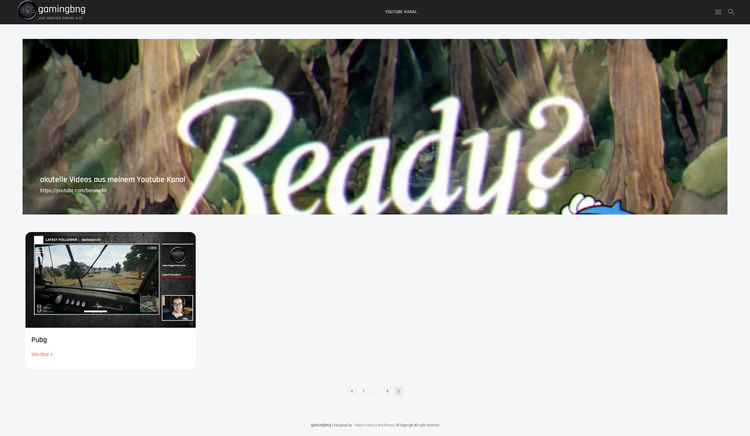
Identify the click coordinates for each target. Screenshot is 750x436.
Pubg (39, 340)
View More (41, 354)
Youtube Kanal (401, 12)
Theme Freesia (364, 425)
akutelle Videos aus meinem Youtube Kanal (112, 179)
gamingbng (62, 9)
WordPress (386, 425)
